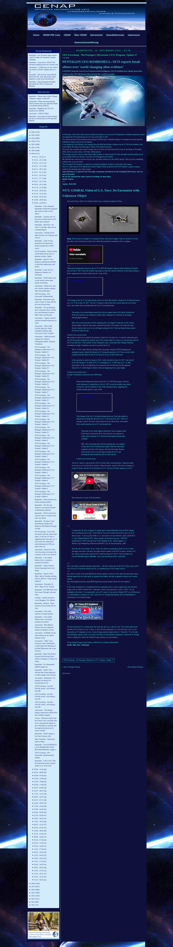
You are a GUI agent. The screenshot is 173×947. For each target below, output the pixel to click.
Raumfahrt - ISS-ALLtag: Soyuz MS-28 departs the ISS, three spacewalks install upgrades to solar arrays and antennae (42, 77)
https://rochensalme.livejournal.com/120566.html (85, 375)
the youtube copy (92, 271)
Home (36, 35)
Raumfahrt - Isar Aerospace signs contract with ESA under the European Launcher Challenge (43, 57)
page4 (90, 944)
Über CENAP (80, 35)
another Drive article (81, 305)
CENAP (67, 35)
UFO (94, 154)
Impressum (134, 35)
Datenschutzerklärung (86, 42)
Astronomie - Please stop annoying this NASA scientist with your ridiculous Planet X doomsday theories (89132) (43, 104)
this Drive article (115, 303)
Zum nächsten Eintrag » (136, 667)
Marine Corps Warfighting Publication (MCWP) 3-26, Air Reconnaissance (97, 543)
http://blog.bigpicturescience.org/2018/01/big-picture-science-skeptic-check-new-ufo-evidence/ (98, 582)
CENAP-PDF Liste (51, 35)
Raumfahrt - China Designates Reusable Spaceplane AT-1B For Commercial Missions (42, 84)
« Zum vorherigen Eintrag (71, 667)
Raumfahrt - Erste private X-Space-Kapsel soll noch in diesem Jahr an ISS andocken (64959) (43, 119)
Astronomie (96, 35)
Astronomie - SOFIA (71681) (39, 113)
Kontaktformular (115, 35)
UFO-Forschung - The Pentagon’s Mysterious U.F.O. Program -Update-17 (99, 55)
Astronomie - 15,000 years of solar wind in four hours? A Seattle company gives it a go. (43, 70)
